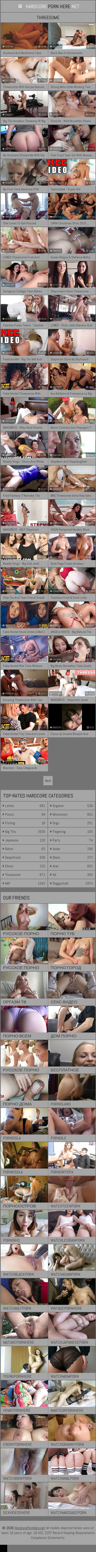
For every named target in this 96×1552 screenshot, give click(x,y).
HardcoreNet (52, 6)
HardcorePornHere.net (30, 1527)
